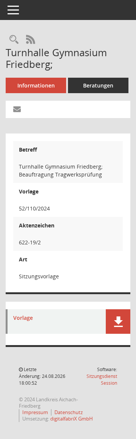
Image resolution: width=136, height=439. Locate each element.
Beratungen (98, 85)
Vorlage (23, 318)
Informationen (36, 85)
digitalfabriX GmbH (71, 418)
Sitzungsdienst (102, 379)
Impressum (35, 412)
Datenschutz (68, 412)
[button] (118, 321)
